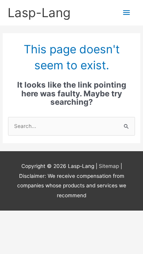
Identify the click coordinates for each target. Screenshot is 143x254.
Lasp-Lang (39, 12)
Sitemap (110, 166)
